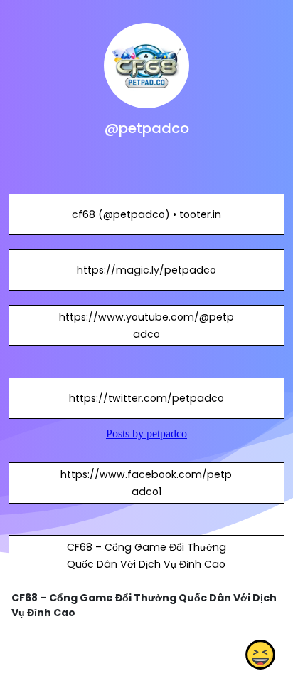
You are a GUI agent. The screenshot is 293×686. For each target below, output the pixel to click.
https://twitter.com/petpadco (146, 398)
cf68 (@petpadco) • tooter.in (146, 214)
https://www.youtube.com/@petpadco (146, 325)
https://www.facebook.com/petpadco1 (146, 483)
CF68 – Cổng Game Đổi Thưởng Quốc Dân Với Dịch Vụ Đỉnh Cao (146, 555)
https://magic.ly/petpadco (146, 270)
